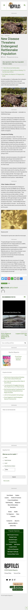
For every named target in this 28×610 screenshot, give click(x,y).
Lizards (7, 497)
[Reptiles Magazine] (13, 9)
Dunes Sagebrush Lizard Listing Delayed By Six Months (6, 336)
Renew (11, 587)
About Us (17, 520)
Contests (13, 516)
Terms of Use (17, 573)
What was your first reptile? (10, 454)
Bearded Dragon (13, 539)
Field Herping (9, 502)
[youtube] (7, 580)
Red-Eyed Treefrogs (13, 551)
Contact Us (18, 358)
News (17, 514)
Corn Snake (9, 544)
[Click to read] (14, 307)
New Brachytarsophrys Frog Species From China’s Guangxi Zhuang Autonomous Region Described (14, 391)
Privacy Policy (8, 573)
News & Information (13, 505)
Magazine (17, 502)
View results (6, 480)
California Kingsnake (13, 549)
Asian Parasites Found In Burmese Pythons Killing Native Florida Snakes (13, 324)
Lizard (6, 463)
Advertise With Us (13, 523)
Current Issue (18, 356)
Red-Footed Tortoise (12, 534)
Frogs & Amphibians (13, 500)
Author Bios (13, 525)
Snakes (17, 495)
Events (10, 511)
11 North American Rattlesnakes (10, 68)
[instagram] (12, 580)
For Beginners (10, 514)
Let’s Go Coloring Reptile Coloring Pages (14, 395)
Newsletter (13, 507)
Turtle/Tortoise (8, 460)
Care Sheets (10, 495)
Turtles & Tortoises (16, 497)
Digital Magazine (18, 587)
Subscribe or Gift (18, 584)
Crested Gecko (13, 542)
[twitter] (10, 580)
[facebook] (14, 580)
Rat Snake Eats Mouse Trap (12, 312)
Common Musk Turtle (13, 554)
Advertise (18, 359)
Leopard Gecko (13, 546)
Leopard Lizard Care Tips (21, 334)
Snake (6, 457)
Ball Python (17, 544)
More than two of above (10, 466)
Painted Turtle (13, 537)
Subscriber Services (17, 589)
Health (16, 511)
